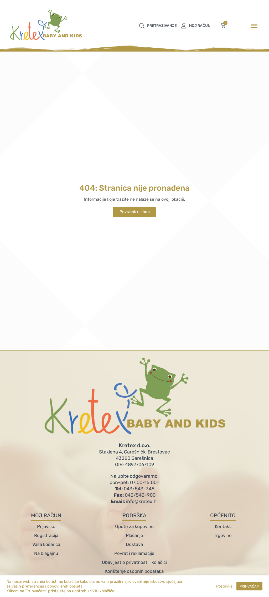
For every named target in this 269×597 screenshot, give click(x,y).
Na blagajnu (46, 553)
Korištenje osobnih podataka (134, 571)
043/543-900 (135, 495)
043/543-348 (134, 489)
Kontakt (223, 526)
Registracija (46, 535)
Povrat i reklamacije (134, 553)
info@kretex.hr (134, 501)
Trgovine (223, 535)
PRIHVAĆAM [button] (249, 586)
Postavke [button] (224, 586)
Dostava (134, 544)
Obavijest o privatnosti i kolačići (134, 562)
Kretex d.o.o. (135, 445)
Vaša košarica (46, 544)
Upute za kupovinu (134, 526)
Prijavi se (46, 526)
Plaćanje (134, 535)
